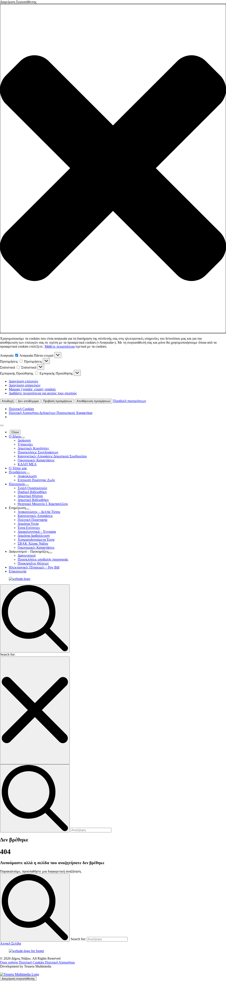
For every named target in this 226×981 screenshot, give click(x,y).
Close (15, 432)
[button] (113, 168)
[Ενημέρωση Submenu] (27, 509)
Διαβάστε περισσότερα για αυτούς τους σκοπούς (43, 393)
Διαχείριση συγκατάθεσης (18, 978)
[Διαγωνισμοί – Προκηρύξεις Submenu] (50, 552)
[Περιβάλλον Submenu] (28, 473)
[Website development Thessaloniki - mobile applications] (19, 974)
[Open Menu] (2, 425)
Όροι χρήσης (9, 962)
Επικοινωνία (17, 571)
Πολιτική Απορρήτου (60, 962)
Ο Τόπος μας (18, 468)
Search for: (7, 654)
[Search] (35, 907)
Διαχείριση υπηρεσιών (24, 385)
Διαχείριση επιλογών (23, 381)
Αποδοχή (7, 401)
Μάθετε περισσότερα (60, 346)
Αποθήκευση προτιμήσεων (94, 401)
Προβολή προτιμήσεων (57, 401)
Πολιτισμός (17, 484)
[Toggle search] (35, 618)
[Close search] (35, 710)
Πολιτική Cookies (21, 409)
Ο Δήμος (15, 436)
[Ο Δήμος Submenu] (23, 437)
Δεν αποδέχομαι (28, 401)
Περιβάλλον (17, 472)
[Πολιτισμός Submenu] (27, 485)
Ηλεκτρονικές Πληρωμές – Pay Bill (34, 567)
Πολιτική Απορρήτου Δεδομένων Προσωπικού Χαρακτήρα (50, 413)
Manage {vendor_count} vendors (32, 389)
